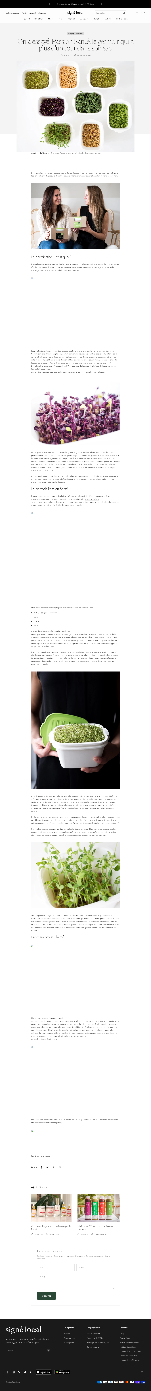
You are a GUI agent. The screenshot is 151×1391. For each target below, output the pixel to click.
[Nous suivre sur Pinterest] (19, 1372)
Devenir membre (93, 1347)
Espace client (125, 1338)
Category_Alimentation (75, 34)
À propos (67, 1333)
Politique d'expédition (128, 1347)
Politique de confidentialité (73, 1256)
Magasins (42, 12)
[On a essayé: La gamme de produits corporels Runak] (51, 1208)
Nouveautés (27, 19)
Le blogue (43, 153)
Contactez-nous (69, 1338)
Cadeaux (108, 19)
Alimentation (38, 19)
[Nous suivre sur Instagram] (13, 1372)
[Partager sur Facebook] (41, 1167)
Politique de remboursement (130, 1351)
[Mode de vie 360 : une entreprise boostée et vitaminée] (99, 1208)
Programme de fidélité (95, 1338)
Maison (50, 19)
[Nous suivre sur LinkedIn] (31, 1372)
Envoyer (46, 1295)
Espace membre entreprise (129, 1342)
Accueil (33, 153)
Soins (61, 19)
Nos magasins (69, 1342)
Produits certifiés (122, 19)
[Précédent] (49, 4)
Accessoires (84, 19)
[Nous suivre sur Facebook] (7, 1372)
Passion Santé (36, 175)
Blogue (122, 1333)
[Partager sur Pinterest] (53, 1167)
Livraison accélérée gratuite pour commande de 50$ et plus (75, 4)
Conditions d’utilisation (128, 1355)
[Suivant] (101, 4)
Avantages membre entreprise (98, 1342)
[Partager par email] (59, 1167)
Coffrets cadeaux (12, 12)
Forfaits (96, 19)
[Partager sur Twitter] (47, 1167)
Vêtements (71, 19)
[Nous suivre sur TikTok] (25, 1372)
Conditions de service (93, 1256)
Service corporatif (29, 12)
